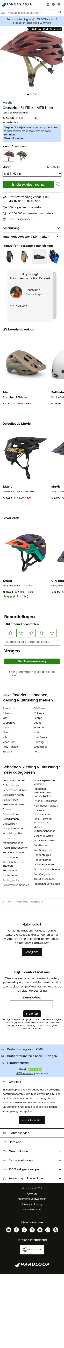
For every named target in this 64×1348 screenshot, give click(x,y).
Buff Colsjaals (42, 874)
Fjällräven (39, 708)
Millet (6, 737)
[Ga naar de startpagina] (5, 902)
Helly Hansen (10, 747)
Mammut (39, 728)
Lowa (6, 728)
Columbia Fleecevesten (42, 812)
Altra (5, 732)
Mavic (7, 102)
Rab (5, 718)
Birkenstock (40, 747)
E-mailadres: (32, 997)
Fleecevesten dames (15, 790)
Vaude (37, 723)
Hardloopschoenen (14, 853)
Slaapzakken (10, 824)
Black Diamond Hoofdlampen (43, 821)
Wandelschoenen (13, 843)
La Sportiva (9, 723)
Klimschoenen (11, 857)
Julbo (37, 732)
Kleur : (16, 146)
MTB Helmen (37, 902)
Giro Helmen (41, 845)
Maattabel (54, 167)
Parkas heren (10, 800)
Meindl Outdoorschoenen (44, 829)
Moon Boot (9, 742)
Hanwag (39, 742)
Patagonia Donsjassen (47, 884)
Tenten (7, 809)
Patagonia (9, 708)
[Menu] (3, 12)
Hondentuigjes (42, 855)
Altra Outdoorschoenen (47, 869)
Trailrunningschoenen (15, 848)
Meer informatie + (15, 138)
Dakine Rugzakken (44, 836)
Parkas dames (11, 785)
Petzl (36, 752)
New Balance (41, 737)
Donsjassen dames (14, 780)
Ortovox (7, 713)
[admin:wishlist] (58, 184)
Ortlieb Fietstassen (44, 865)
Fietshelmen (10, 871)
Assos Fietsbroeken (45, 840)
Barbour (7, 752)
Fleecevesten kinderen (16, 885)
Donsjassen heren (13, 795)
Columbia (39, 713)
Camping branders (14, 828)
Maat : (7, 167)
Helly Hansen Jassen (46, 806)
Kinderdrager (10, 875)
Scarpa (38, 718)
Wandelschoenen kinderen (13, 864)
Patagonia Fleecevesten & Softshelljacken (43, 792)
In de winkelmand (28, 184)
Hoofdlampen (11, 819)
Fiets (10, 902)
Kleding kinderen (12, 880)
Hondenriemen (43, 860)
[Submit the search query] (60, 13)
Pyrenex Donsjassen (45, 801)
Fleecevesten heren (14, 804)
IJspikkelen (9, 838)
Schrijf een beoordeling (15, 113)
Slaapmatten (10, 814)
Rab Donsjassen (43, 850)
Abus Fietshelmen (44, 879)
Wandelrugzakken (13, 833)
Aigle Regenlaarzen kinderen (45, 782)
